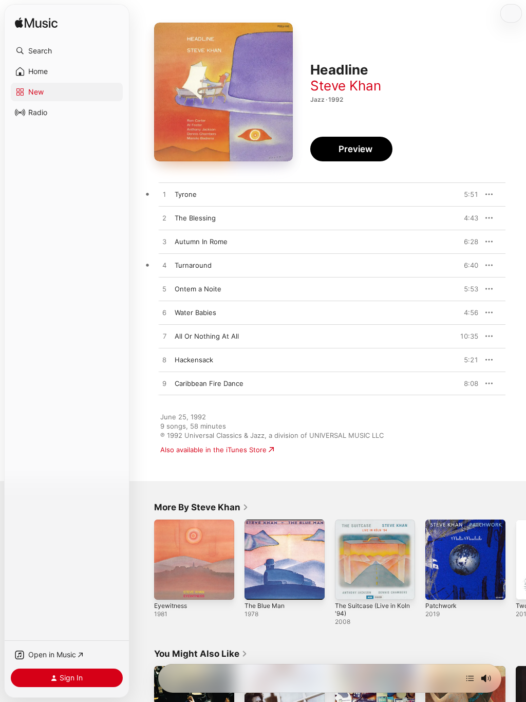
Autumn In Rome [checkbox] (201, 241)
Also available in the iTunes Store (213, 450)
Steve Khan (345, 86)
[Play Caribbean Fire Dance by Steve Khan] (164, 384)
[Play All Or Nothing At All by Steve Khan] (164, 336)
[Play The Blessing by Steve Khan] (164, 218)
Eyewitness (170, 605)
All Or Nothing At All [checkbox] (207, 336)
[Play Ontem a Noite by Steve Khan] (164, 289)
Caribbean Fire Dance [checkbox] (209, 383)
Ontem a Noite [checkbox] (198, 289)
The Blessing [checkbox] (195, 218)
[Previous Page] (144, 559)
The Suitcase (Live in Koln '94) (372, 609)
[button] (66, 51)
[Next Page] (516, 559)
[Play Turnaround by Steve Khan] (164, 265)
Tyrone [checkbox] (186, 194)
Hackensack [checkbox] (194, 360)
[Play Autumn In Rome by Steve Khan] (164, 242)
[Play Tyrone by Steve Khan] (164, 194)
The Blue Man (265, 605)
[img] (36, 23)
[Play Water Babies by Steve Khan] (164, 313)
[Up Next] (470, 678)
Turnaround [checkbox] (193, 265)
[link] (201, 507)
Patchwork (441, 605)
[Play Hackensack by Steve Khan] (164, 360)
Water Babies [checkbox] (195, 312)
